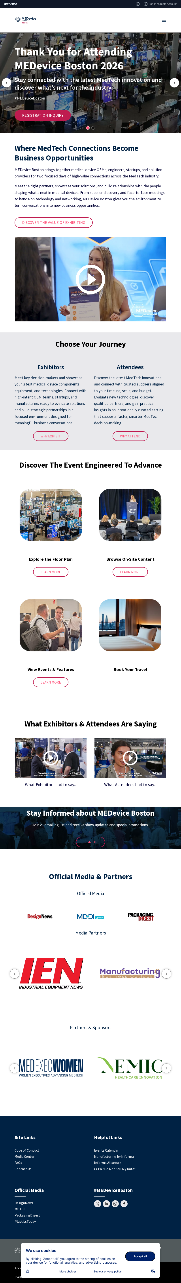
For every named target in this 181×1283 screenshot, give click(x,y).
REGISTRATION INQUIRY (42, 115)
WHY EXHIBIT (51, 436)
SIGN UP (90, 841)
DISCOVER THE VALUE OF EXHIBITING (53, 222)
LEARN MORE (51, 572)
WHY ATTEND (130, 436)
